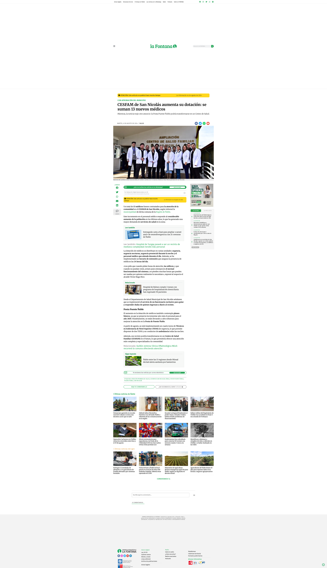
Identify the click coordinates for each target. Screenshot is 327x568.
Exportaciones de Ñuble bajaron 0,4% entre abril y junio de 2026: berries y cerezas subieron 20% (202, 216)
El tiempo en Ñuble (140, 2)
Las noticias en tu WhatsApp (153, 2)
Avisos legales (117, 2)
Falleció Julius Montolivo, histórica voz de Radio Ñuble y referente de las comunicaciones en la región (150, 415)
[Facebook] (200, 2)
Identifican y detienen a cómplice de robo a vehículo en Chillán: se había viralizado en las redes (201, 442)
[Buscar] (212, 46)
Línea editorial (146, 559)
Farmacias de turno (128, 2)
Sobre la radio (169, 552)
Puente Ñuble (128, 380)
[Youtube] (127, 556)
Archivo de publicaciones (149, 561)
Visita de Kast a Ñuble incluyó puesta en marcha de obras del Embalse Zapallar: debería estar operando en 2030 (150, 470)
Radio (164, 2)
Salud (149, 91)
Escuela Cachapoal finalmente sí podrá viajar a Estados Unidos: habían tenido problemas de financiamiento (176, 415)
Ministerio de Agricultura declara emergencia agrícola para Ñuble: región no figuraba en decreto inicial (176, 470)
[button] (196, 123)
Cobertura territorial (194, 553)
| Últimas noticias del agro (124, 449)
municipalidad (130, 212)
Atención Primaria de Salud (140, 379)
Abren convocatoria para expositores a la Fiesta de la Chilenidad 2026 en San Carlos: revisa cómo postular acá (150, 442)
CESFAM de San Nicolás (157, 379)
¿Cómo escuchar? (170, 554)
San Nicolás (138, 380)
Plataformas (192, 551)
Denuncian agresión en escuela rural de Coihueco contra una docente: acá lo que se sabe (124, 415)
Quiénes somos (146, 554)
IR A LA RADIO (208, 90)
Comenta (117, 214)
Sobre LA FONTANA (179, 2)
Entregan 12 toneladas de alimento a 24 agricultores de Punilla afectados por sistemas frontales (124, 470)
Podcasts (170, 2)
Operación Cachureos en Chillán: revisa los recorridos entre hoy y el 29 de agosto (124, 441)
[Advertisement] (163, 535)
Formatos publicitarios (195, 556)
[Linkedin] (130, 556)
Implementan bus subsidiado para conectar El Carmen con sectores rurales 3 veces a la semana (175, 442)
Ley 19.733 (144, 552)
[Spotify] (213, 2)
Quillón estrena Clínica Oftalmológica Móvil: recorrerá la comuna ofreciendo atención (150, 347)
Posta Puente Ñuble (177, 379)
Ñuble (168, 379)
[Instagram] (203, 2)
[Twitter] (206, 2)
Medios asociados (170, 556)
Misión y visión (145, 557)
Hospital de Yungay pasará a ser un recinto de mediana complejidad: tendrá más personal (152, 245)
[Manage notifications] (323, 564)
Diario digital (145, 550)
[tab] (196, 210)
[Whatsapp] (210, 2)
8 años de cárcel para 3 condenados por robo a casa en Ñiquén (202, 233)
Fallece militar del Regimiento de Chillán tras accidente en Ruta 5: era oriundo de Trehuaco (202, 415)
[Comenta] (117, 211)
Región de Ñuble (163, 212)
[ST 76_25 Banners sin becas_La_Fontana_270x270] (201, 206)
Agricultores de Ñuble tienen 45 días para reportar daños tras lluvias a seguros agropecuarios (201, 469)
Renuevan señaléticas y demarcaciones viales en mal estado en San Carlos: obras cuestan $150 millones (202, 225)
